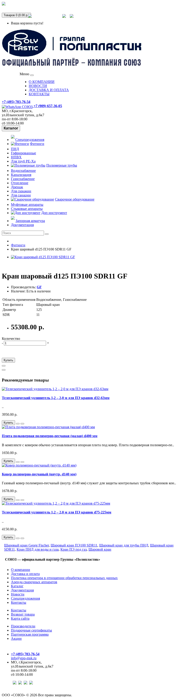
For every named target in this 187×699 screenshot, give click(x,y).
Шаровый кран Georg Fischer (26, 545)
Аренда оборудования (24, 6)
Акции (16, 638)
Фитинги (37, 144)
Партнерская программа (30, 634)
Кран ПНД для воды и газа (38, 549)
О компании (20, 570)
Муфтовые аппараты (27, 204)
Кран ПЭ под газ (73, 549)
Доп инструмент (54, 213)
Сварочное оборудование (74, 199)
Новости (17, 594)
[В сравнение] (3, 370)
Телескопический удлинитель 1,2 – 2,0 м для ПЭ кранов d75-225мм (56, 512)
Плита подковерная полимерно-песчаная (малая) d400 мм (49, 436)
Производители (23, 626)
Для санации (21, 195)
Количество (11, 338)
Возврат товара (23, 614)
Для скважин (21, 191)
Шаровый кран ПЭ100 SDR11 (74, 545)
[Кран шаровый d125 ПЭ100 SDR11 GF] (43, 257)
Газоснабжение (23, 179)
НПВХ (16, 157)
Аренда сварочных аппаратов (34, 582)
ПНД (15, 149)
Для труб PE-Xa (23, 161)
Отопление (19, 183)
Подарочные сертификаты (31, 630)
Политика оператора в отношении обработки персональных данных (64, 578)
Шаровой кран (99, 549)
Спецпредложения (46, 19)
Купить (8, 360)
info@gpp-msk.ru (23, 658)
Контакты (18, 602)
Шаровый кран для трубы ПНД (123, 545)
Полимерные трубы (61, 165)
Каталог (11, 128)
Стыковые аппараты (27, 209)
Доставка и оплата (25, 574)
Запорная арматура (30, 221)
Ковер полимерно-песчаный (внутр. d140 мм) (39, 474)
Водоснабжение (23, 171)
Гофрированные (23, 153)
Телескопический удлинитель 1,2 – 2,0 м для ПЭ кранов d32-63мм (55, 398)
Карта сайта (20, 618)
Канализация (21, 175)
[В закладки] (3, 365)
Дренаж (17, 187)
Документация (22, 225)
